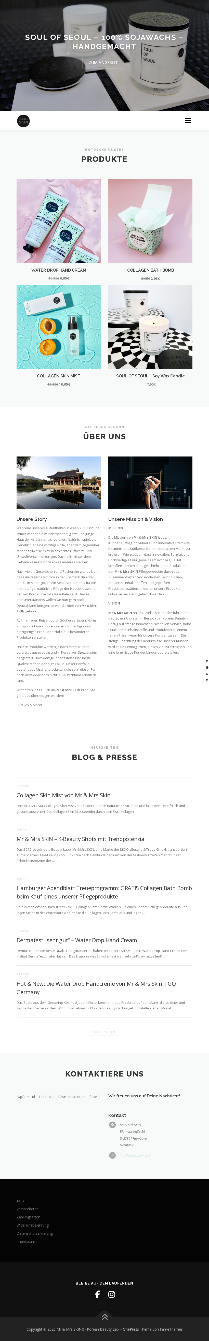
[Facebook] (97, 1294)
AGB (20, 1201)
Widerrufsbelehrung (33, 1225)
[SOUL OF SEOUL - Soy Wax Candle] (150, 326)
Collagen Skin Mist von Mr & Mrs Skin (63, 795)
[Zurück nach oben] (105, 1317)
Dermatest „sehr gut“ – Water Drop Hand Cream (77, 940)
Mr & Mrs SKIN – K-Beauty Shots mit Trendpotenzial (81, 839)
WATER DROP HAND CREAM (58, 270)
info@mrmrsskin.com (135, 1155)
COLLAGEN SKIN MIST (58, 376)
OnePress (131, 1329)
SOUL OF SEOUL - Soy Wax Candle (150, 376)
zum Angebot (103, 62)
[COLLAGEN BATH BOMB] (150, 220)
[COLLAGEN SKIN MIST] (59, 326)
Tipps (22, 829)
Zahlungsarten (28, 1217)
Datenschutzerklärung (35, 1233)
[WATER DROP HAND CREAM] (59, 220)
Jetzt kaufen (104, 1032)
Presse (23, 786)
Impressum (26, 1241)
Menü (188, 120)
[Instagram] (111, 1294)
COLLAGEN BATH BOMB (150, 270)
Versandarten (27, 1208)
